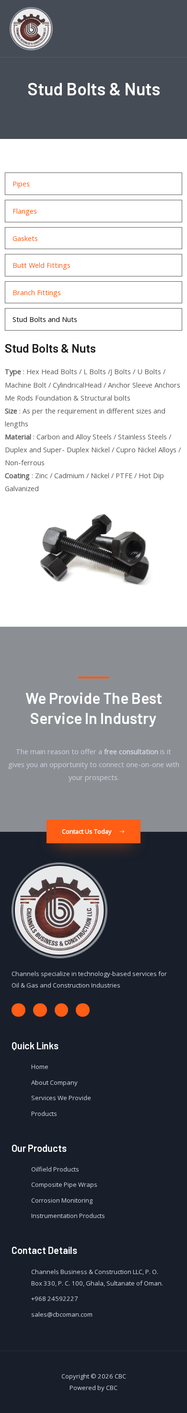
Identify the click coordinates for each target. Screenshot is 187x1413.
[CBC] (31, 28)
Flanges (24, 211)
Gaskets (25, 238)
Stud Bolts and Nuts (44, 319)
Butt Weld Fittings (41, 265)
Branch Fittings (36, 292)
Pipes (21, 183)
